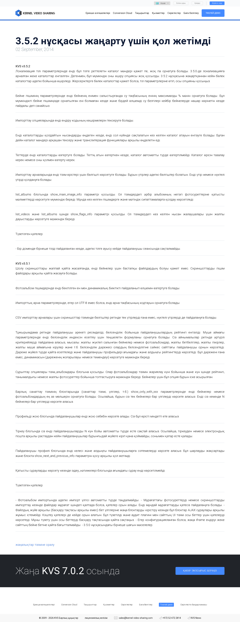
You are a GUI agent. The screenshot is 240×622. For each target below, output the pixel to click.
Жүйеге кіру (217, 3)
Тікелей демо (213, 13)
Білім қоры (181, 3)
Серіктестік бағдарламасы (193, 604)
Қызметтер (108, 604)
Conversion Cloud (69, 604)
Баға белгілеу (145, 604)
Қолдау (197, 3)
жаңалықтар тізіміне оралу (35, 545)
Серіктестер (127, 604)
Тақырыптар (90, 604)
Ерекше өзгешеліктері (44, 604)
